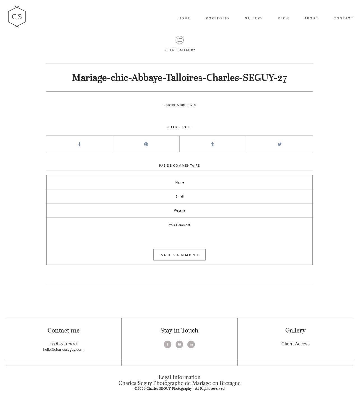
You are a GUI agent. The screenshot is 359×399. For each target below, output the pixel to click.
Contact (343, 18)
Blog (283, 18)
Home (184, 18)
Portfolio (218, 18)
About (311, 18)
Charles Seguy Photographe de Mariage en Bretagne (179, 383)
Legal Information (179, 377)
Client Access (295, 343)
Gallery (254, 18)
